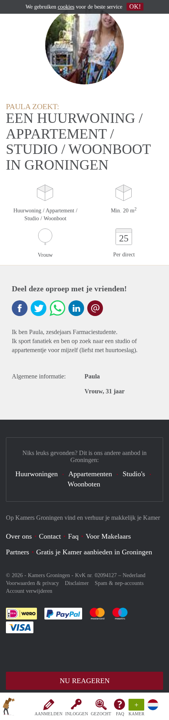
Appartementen (90, 474)
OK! (135, 6)
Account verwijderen (29, 591)
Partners (17, 552)
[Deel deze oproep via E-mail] (95, 308)
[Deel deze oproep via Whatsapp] (57, 308)
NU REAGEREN (85, 681)
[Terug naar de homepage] (9, 708)
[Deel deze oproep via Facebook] (20, 308)
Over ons (19, 536)
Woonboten (84, 484)
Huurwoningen (36, 474)
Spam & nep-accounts (119, 583)
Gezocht (101, 713)
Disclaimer (77, 583)
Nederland (134, 575)
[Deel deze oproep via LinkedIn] (76, 308)
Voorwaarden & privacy (32, 583)
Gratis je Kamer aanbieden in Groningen (94, 552)
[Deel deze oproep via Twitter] (38, 308)
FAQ (120, 713)
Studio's (134, 474)
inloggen (76, 713)
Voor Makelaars (108, 536)
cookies (66, 7)
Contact (50, 536)
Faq (73, 536)
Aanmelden (48, 713)
